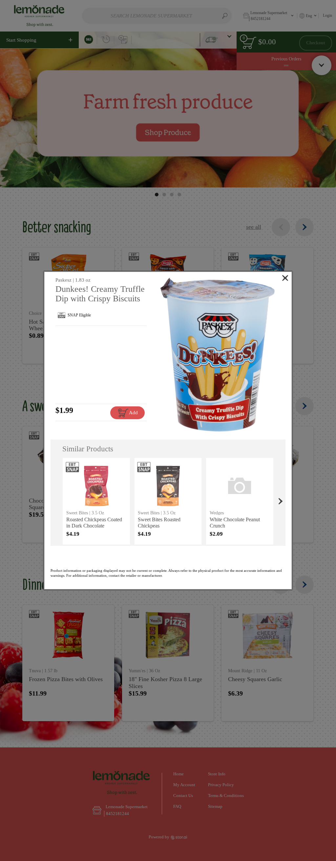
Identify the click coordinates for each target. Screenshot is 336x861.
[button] (217, 355)
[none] (96, 501)
